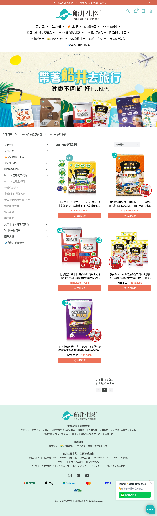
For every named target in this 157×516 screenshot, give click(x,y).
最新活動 (9, 144)
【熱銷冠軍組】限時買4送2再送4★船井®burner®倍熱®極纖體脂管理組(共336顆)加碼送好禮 (79, 276)
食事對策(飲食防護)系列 (17, 200)
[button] (4, 89)
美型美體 (9, 218)
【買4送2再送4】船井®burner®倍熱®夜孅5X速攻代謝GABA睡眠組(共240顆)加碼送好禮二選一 (79, 349)
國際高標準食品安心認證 (63, 430)
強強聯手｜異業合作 (87, 430)
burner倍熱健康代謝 (30, 134)
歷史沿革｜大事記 (40, 430)
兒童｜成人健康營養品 (16, 224)
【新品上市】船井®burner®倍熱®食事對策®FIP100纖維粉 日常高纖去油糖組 (79, 204)
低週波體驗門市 (51, 434)
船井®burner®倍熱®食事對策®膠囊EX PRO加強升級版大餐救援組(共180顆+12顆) (130, 276)
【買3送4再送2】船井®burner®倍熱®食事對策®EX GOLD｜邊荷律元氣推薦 (130, 203)
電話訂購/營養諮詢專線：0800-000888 (47, 457)
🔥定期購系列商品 (14, 157)
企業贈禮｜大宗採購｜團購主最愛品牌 (118, 430)
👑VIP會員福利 (67, 445)
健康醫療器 (10, 163)
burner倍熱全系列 (14, 181)
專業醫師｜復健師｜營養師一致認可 (78, 434)
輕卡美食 (9, 212)
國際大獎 (9, 236)
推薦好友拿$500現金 (98, 445)
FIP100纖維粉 (11, 169)
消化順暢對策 (11, 206)
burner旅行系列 (58, 134)
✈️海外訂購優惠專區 (15, 242)
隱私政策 (81, 445)
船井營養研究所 (105, 434)
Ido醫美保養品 (12, 230)
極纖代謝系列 (11, 187)
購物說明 (53, 445)
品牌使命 (25, 430)
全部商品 (7, 134)
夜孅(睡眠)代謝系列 (14, 193)
